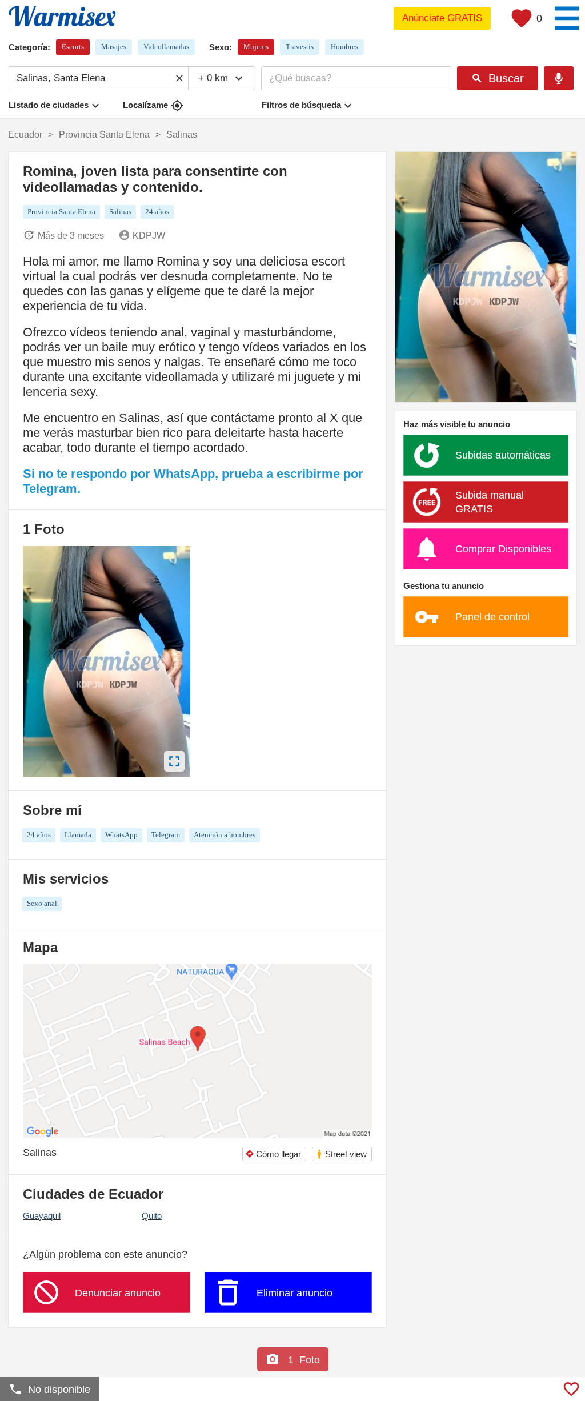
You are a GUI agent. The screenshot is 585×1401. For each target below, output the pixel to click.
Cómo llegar (273, 1154)
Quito (152, 1216)
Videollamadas (166, 46)
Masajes (113, 46)
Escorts (73, 46)
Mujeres (256, 46)
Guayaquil (42, 1216)
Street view (341, 1154)
